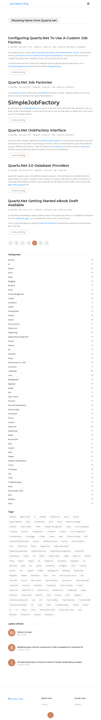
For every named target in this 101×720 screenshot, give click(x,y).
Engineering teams (38, 551)
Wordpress (49, 614)
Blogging (50, 281)
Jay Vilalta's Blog (19, 3)
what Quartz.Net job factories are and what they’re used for (55, 52)
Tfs (32, 605)
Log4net (30, 570)
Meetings (66, 570)
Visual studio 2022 (66, 610)
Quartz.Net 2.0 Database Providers (38, 165)
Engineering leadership (18, 551)
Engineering (50, 332)
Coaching (13, 531)
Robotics (39, 595)
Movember (35, 575)
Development (50, 311)
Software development (50, 461)
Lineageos (63, 565)
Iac (39, 561)
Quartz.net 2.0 (43, 590)
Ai (50, 264)
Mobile (50, 388)
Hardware (50, 354)
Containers (50, 302)
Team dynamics (68, 600)
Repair (50, 435)
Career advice (26, 526)
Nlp (82, 575)
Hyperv (31, 561)
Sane (50, 443)
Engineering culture (61, 546)
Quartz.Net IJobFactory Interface (37, 130)
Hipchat (87, 556)
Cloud (50, 290)
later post (86, 146)
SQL (33, 600)
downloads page (22, 218)
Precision (26, 585)
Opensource (67, 580)
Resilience (13, 595)
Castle (38, 526)
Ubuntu (86, 605)
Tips (50, 473)
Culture (50, 307)
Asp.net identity (15, 521)
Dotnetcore (50, 328)
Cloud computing (81, 526)
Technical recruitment (18, 605)
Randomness (58, 590)
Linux (50, 375)
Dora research (50, 324)
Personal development (50, 405)
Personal (50, 401)
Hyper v (21, 561)
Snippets (77, 595)
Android (43, 517)
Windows (50, 499)
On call (24, 580)
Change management (53, 526)
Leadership (50, 371)
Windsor (37, 614)
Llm (21, 570)
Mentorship (78, 570)
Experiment (79, 551)
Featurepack (14, 556)
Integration (74, 561)
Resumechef (50, 439)
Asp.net (50, 268)
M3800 (40, 570)
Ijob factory (71, 47)
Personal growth (82, 580)
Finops (26, 556)
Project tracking (66, 585)
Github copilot (54, 556)
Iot (84, 561)
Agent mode (25, 517)
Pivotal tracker (50, 409)
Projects (50, 422)
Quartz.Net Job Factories (30, 82)
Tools (50, 478)
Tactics (50, 465)
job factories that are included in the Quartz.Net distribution (39, 55)
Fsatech (50, 345)
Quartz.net (47, 47)
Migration (50, 384)
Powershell (50, 414)
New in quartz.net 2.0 (68, 575)
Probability (38, 585)
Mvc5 (46, 575)
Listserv (12, 570)
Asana (66, 517)
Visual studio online (50, 491)
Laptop (39, 565)
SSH (40, 600)
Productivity (51, 585)
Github (41, 556)
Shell (50, 452)
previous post (18, 93)
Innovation (50, 367)
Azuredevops (39, 521)
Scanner (50, 448)
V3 (16, 610)
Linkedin (78, 704)
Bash (51, 521)
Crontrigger (30, 536)
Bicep (50, 277)
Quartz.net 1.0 (27, 590)
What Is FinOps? (24, 632)
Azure (50, 272)
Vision (50, 486)
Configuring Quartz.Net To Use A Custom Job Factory (48, 40)
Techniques (50, 469)
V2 (10, 610)
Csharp (42, 536)
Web (50, 495)
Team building (52, 600)
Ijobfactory (49, 561)
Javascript (13, 565)
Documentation (78, 541)
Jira (30, 565)
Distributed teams (50, 541)
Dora (11, 546)
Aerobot (50, 260)
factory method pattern (51, 140)
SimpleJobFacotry (30, 108)
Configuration (81, 47)
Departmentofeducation (19, 541)
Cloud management (50, 294)
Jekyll (23, 565)
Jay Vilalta (14, 47)
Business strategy (73, 521)
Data (61, 536)
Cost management (77, 531)
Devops (50, 315)
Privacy (50, 418)
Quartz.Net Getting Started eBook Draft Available (43, 203)
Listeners (83, 565)
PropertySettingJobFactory (18, 66)
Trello (48, 605)
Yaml (50, 503)
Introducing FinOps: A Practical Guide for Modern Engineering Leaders (49, 662)
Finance (50, 341)
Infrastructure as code (50, 362)
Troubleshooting (50, 482)
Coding (50, 298)
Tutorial (75, 605)
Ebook (69, 210)
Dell (85, 536)
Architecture (55, 517)
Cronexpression (15, 536)
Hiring (50, 358)
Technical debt (85, 600)
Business (50, 285)
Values (24, 610)
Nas (50, 392)
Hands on (76, 556)
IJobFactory (45, 93)
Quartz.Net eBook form (48, 223)
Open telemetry (51, 580)
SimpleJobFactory (54, 66)
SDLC (68, 595)
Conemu (24, 531)
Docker (50, 320)
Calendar (12, 526)
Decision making (73, 536)
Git (50, 349)
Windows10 (25, 614)
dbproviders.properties (17, 185)
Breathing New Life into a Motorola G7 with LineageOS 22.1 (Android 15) (50, 647)
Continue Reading (18, 72)
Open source (50, 396)
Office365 (13, 580)
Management (50, 379)
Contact (44, 704)
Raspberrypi (50, 431)
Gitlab (66, 556)
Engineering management (50, 337)
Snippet (50, 456)
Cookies (63, 531)
